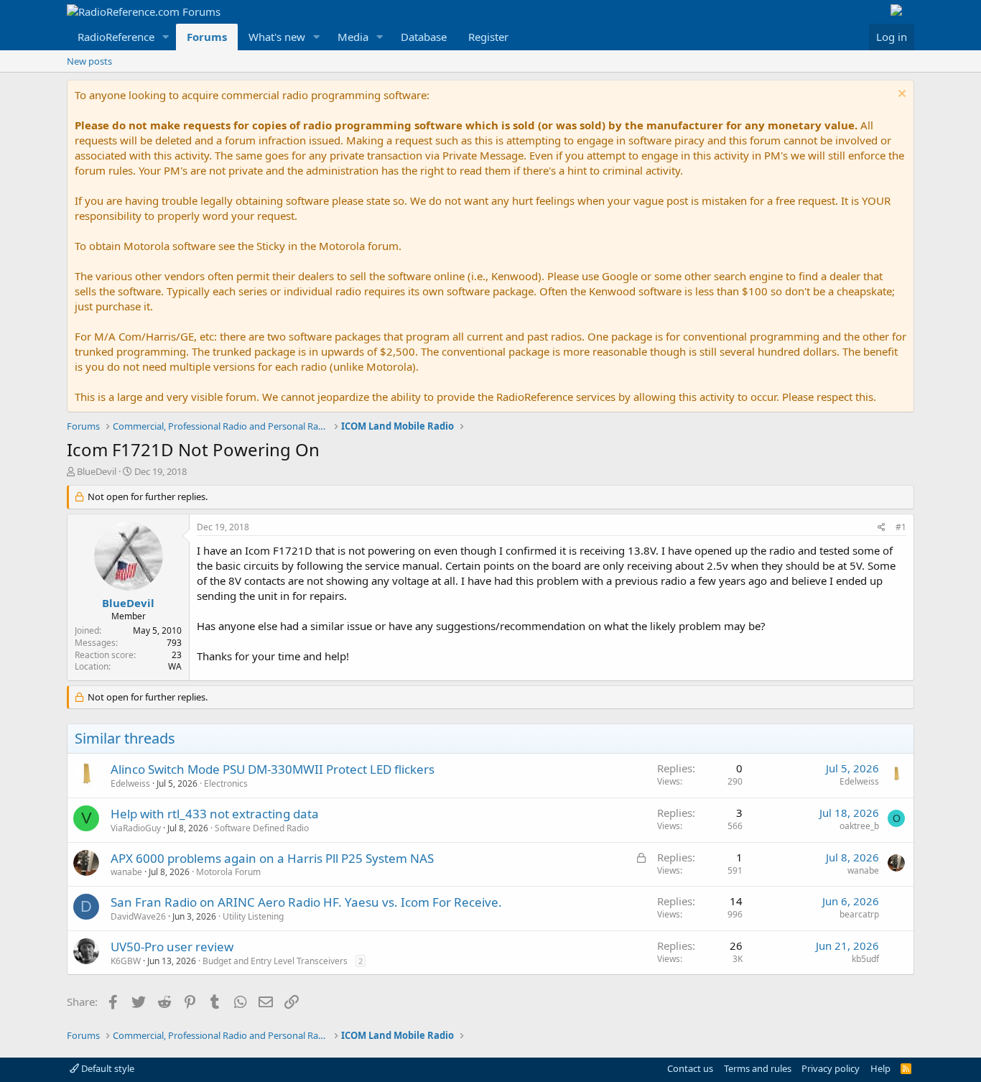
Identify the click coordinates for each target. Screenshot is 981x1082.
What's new (276, 36)
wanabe (126, 872)
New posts (89, 61)
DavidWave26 (138, 916)
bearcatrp (859, 914)
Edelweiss (130, 783)
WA (175, 666)
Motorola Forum (228, 872)
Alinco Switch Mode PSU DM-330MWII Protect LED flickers (272, 769)
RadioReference (116, 36)
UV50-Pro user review (172, 946)
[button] (166, 37)
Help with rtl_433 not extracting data (215, 813)
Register (488, 36)
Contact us (690, 1068)
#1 (901, 527)
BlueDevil (96, 471)
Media (353, 36)
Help (880, 1068)
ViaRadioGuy (136, 828)
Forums (207, 36)
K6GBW (126, 961)
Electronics (226, 783)
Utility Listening (253, 916)
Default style (106, 1068)
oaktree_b (859, 826)
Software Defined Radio (262, 828)
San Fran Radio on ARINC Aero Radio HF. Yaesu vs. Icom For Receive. (306, 902)
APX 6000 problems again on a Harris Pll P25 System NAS (272, 858)
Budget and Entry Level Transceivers (275, 961)
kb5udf (865, 959)
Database (424, 36)
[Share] (882, 527)
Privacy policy (830, 1068)
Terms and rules (757, 1068)
